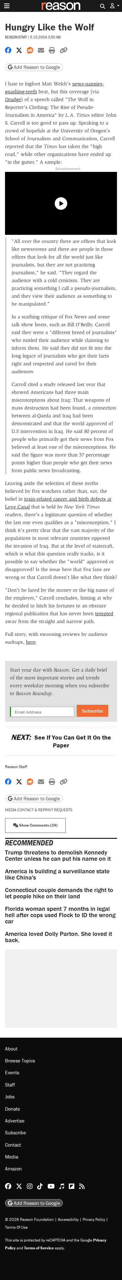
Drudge (13, 99)
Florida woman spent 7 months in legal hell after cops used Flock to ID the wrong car (60, 915)
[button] (114, 6)
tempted (104, 614)
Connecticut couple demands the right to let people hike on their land (59, 893)
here (30, 642)
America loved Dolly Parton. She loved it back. (58, 937)
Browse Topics (20, 1060)
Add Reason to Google (36, 67)
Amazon (13, 1168)
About (11, 1048)
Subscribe (92, 711)
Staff (10, 1084)
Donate (12, 1109)
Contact (13, 1145)
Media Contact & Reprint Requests (38, 810)
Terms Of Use (16, 1227)
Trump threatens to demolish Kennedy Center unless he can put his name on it (58, 855)
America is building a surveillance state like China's (57, 874)
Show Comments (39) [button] (38, 825)
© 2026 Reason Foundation (29, 1219)
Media (11, 1157)
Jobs (9, 1096)
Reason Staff (16, 36)
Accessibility (68, 1219)
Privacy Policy (94, 1219)
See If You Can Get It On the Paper (61, 741)
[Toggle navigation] (7, 6)
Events (12, 1072)
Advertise (14, 1120)
